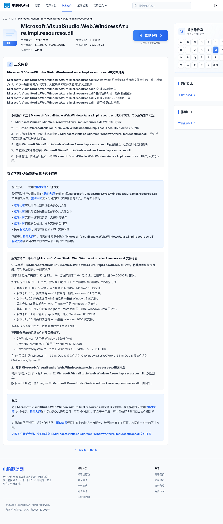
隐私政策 (159, 480)
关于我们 (159, 474)
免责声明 (159, 491)
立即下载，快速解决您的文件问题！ (82, 434)
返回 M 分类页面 (88, 450)
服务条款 (159, 485)
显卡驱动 (82, 480)
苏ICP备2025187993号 (37, 509)
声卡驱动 (82, 485)
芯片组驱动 (84, 496)
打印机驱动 (84, 474)
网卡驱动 (82, 491)
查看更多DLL (185, 94)
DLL (5, 18)
